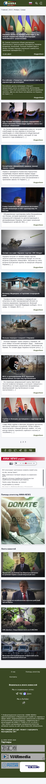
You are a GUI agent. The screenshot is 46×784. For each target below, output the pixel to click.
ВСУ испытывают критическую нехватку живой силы (19, 470)
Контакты (13, 677)
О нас (13, 672)
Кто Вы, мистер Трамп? (9, 472)
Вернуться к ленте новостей (23, 685)
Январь (16, 10)
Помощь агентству (33, 672)
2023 (11, 10)
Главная (4, 10)
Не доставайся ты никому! (11, 484)
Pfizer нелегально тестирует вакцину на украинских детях (19, 475)
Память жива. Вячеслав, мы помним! (14, 482)
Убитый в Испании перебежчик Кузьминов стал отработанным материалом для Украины (18, 479)
